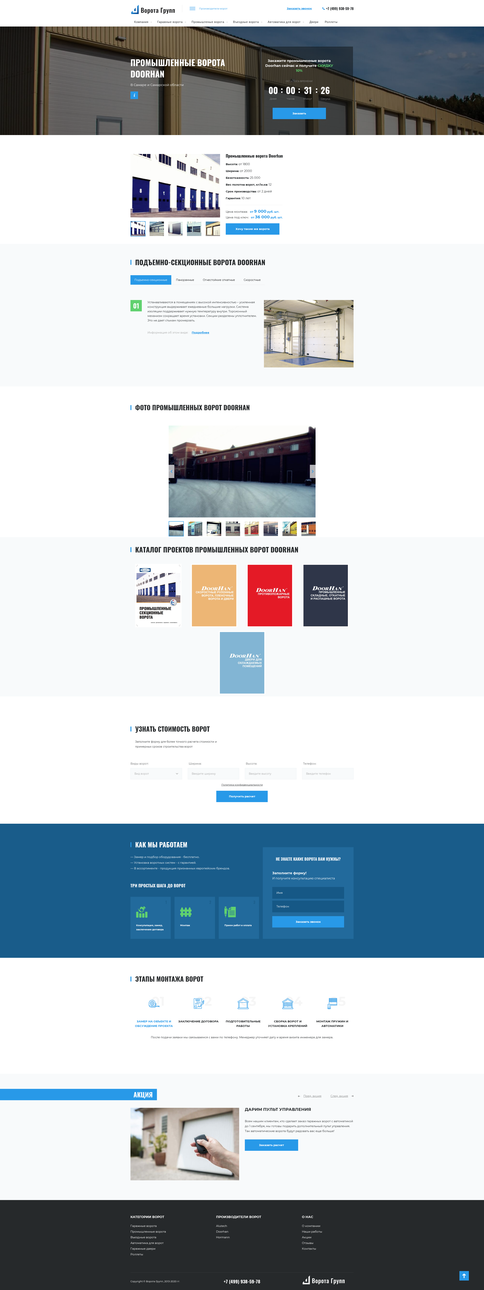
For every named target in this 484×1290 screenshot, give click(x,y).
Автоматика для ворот (284, 21)
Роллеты (331, 21)
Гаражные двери (142, 1248)
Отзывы (307, 1243)
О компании (311, 1226)
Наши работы (312, 1231)
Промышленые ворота (208, 21)
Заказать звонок (308, 922)
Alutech (221, 1226)
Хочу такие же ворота (253, 229)
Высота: (251, 763)
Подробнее (200, 332)
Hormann (223, 1237)
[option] (242, 195)
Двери (313, 21)
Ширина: (195, 763)
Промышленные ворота (148, 1231)
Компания (141, 21)
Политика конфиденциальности (242, 784)
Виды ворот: (139, 763)
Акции (306, 1237)
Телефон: (309, 763)
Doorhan (222, 1231)
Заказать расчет (271, 1165)
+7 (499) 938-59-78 (340, 8)
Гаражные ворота (170, 21)
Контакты (309, 1248)
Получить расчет (242, 796)
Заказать (299, 113)
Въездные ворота (246, 21)
